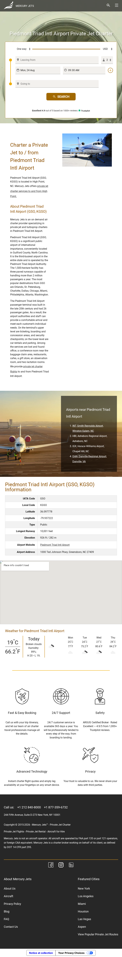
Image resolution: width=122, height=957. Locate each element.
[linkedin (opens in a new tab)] (71, 865)
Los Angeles (85, 896)
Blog (6, 911)
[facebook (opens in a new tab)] (50, 865)
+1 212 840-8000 (29, 807)
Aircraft (8, 896)
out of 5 (55, 110)
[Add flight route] (110, 70)
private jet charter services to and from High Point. (29, 191)
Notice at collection (41, 952)
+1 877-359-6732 (56, 807)
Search (63, 96)
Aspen (82, 926)
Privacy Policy (12, 903)
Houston (83, 911)
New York (84, 888)
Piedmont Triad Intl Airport (55, 544)
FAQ (6, 919)
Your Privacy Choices (71, 952)
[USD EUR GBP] (106, 49)
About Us (9, 888)
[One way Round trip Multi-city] (20, 49)
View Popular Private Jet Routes (98, 934)
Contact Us (11, 926)
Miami (82, 903)
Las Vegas (84, 919)
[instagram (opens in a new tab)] (61, 865)
